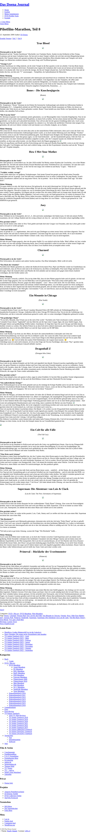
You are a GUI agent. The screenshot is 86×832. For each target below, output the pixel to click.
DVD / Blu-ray (13, 614)
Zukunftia (7, 774)
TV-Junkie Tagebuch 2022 (18, 725)
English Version (5, 38)
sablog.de (7, 762)
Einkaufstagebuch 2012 (17, 697)
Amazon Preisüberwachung (14, 792)
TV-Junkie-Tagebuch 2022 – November (18, 646)
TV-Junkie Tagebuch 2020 (18, 721)
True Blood (4, 620)
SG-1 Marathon (19, 687)
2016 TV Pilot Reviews (17, 715)
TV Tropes (8, 768)
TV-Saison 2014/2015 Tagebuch (20, 734)
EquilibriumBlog (10, 754)
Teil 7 (14, 38)
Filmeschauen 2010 (20, 681)
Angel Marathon (19, 667)
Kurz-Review (9, 711)
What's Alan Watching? (12, 772)
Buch (6, 659)
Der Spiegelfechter (11, 808)
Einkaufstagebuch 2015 (17, 703)
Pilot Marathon (37, 614)
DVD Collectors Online (12, 796)
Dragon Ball (21, 616)
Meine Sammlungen (11, 14)
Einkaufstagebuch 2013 (17, 699)
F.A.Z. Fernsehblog (11, 756)
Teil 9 (20, 38)
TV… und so (9, 770)
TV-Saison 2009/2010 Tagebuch (20, 730)
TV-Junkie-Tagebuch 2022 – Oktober (17, 648)
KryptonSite (8, 760)
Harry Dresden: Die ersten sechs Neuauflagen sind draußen (25, 634)
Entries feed (8, 821)
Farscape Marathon (20, 677)
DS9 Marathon (18, 675)
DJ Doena (24, 35)
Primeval (17, 618)
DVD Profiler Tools (11, 16)
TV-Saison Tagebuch (11, 713)
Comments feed (10, 823)
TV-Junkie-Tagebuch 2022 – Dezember (18, 644)
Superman (32, 618)
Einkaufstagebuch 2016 (17, 705)
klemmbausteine (14, 740)
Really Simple (12, 831)
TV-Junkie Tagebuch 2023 (18, 727)
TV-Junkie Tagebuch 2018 (18, 717)
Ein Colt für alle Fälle (34, 616)
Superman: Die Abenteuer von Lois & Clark (53, 618)
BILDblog (8, 806)
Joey (1, 618)
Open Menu (4, 24)
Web (6, 744)
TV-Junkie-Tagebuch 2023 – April (16, 636)
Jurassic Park (8, 618)
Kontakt (7, 18)
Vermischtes (8, 736)
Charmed (13, 616)
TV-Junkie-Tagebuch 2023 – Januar (17, 642)
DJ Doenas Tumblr (11, 794)
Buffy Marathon (19, 673)
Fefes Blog (8, 810)
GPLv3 (27, 831)
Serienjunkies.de (10, 764)
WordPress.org (9, 825)
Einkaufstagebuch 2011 (17, 695)
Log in (6, 819)
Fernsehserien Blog (11, 758)
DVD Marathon (25, 614)
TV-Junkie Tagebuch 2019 (18, 719)
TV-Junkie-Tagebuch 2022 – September (18, 650)
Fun (10, 738)
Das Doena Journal (14, 4)
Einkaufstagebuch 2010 (17, 693)
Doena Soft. (8, 783)
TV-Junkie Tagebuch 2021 (18, 723)
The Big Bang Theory (77, 618)
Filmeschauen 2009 (20, 679)
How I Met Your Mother (75, 616)
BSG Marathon (18, 671)
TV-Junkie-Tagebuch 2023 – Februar (17, 640)
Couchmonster (9, 752)
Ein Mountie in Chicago (51, 616)
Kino (6, 709)
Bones (6, 616)
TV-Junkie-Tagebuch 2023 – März (16, 638)
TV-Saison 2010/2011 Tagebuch (20, 732)
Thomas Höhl (9, 766)
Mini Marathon (18, 683)
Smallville (24, 618)
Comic (11, 661)
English (7, 12)
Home (6, 10)
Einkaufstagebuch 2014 (17, 701)
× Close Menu (5, 22)
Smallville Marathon (20, 689)
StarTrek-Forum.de (11, 798)
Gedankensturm (10, 707)
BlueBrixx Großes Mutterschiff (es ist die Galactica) (22, 632)
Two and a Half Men (16, 620)
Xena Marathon (19, 691)
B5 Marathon (18, 669)
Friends (63, 616)
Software (12, 742)
